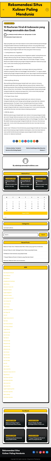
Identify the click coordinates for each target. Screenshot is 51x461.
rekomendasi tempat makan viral (14, 37)
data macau (6, 284)
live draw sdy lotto (8, 377)
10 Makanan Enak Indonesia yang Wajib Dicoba (15, 253)
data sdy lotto (7, 386)
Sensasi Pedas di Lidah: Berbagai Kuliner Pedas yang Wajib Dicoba (20, 250)
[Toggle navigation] (3, 9)
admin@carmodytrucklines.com (16, 34)
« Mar (5, 217)
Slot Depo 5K (7, 312)
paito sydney (7, 394)
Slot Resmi (6, 338)
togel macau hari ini (8, 298)
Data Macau (7, 278)
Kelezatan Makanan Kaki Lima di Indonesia (14, 260)
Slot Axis (6, 321)
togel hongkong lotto (9, 389)
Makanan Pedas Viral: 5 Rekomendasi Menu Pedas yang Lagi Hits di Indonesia (23, 246)
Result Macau (7, 275)
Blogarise (29, 459)
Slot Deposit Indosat (9, 272)
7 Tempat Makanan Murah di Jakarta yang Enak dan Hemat (18, 257)
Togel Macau (7, 329)
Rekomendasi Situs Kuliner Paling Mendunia (25, 9)
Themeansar (37, 459)
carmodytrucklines (9, 23)
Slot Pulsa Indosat (8, 323)
